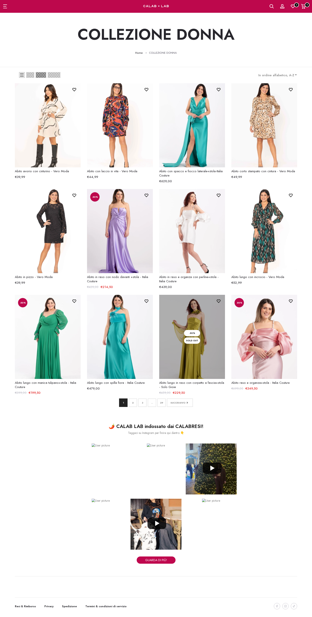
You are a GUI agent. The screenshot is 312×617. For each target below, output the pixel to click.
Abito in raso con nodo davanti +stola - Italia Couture (117, 279)
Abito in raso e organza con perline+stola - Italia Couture (189, 279)
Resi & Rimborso (25, 606)
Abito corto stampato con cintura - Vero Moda (263, 171)
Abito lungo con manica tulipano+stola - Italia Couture (45, 385)
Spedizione (69, 606)
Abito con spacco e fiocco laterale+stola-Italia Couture (191, 173)
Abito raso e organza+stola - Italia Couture (260, 383)
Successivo (178, 402)
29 (161, 402)
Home (139, 53)
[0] (293, 6)
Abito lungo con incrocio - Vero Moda (257, 277)
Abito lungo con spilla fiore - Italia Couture (116, 383)
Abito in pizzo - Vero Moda (34, 277)
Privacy (48, 606)
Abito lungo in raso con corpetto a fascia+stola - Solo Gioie (191, 385)
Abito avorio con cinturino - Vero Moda (42, 171)
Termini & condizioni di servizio (105, 606)
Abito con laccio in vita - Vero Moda (112, 171)
